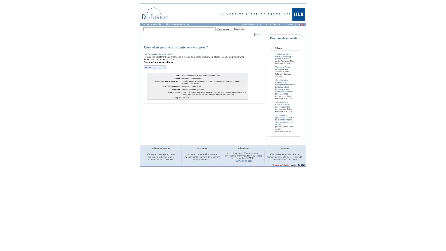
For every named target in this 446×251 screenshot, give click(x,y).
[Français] (299, 24)
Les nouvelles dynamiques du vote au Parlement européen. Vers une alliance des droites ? (285, 120)
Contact (289, 24)
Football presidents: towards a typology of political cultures (284, 56)
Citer (259, 35)
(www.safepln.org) (243, 161)
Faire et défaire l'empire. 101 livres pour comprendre (283, 104)
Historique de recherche (177, 24)
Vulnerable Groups (283, 67)
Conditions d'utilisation (281, 165)
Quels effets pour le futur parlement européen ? (176, 47)
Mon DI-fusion (248, 24)
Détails (148, 67)
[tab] (285, 48)
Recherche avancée (151, 24)
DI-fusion (278, 48)
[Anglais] (303, 24)
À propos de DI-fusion (270, 24)
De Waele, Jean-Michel (159, 54)
